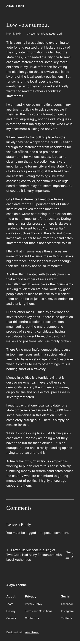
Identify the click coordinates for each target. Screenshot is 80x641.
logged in (32, 533)
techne (35, 33)
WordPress (32, 632)
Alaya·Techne (15, 5)
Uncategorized (52, 33)
